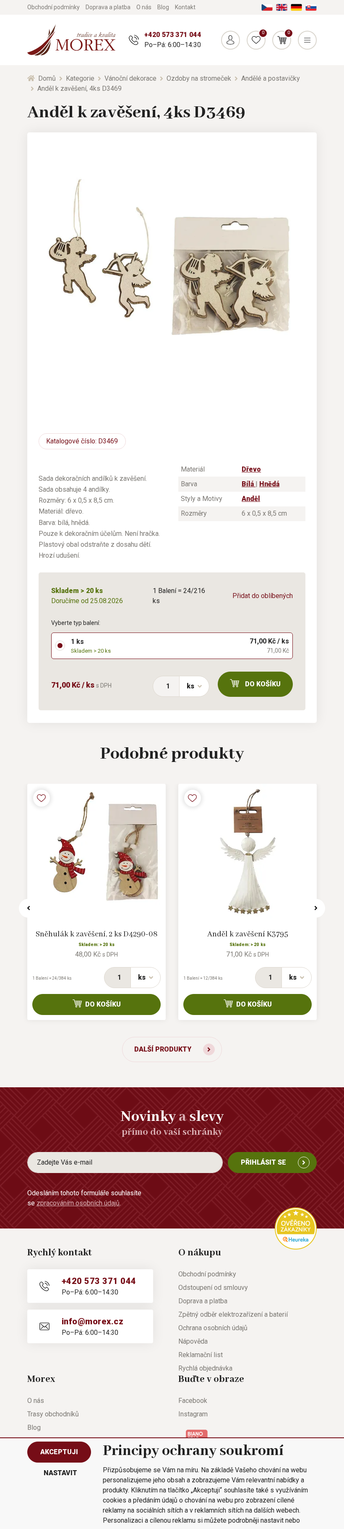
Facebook (192, 1401)
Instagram (193, 1414)
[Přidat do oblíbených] (41, 798)
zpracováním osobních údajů (78, 1203)
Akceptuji (59, 1452)
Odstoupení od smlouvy (213, 1288)
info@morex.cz (92, 1321)
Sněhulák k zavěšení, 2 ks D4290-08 (97, 934)
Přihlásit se (263, 1162)
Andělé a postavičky (270, 78)
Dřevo (251, 469)
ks (190, 686)
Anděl (251, 499)
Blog (163, 7)
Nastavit (60, 1473)
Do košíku (263, 684)
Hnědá (269, 484)
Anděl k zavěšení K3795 (247, 934)
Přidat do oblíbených (262, 596)
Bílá (248, 484)
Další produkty (162, 1049)
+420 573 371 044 (172, 35)
